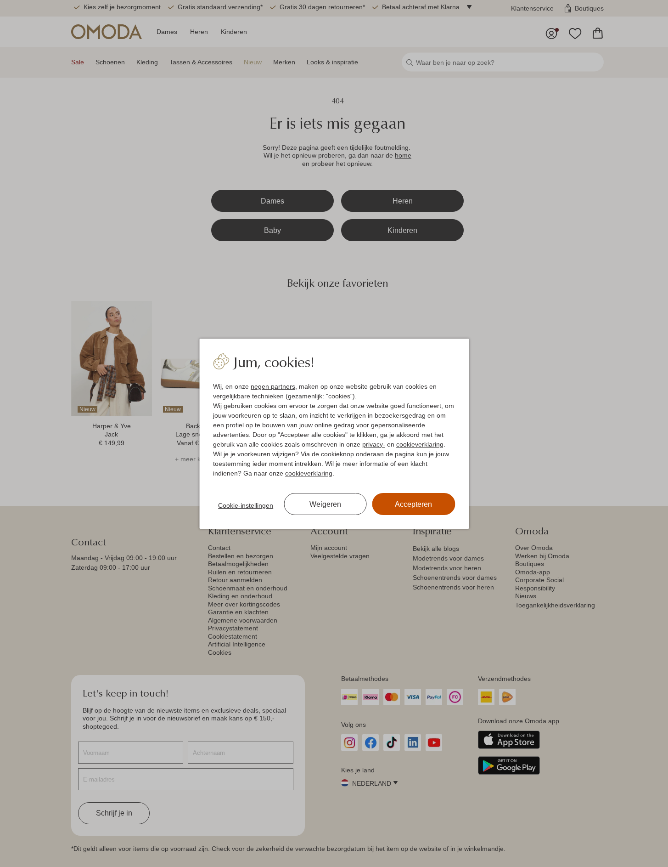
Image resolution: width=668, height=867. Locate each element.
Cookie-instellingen (245, 505)
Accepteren (413, 504)
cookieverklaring (419, 444)
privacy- (373, 444)
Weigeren (325, 504)
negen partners (273, 386)
